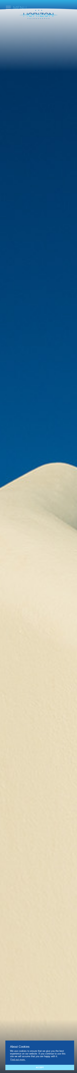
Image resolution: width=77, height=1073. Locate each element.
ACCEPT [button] (40, 1067)
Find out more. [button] (17, 1059)
